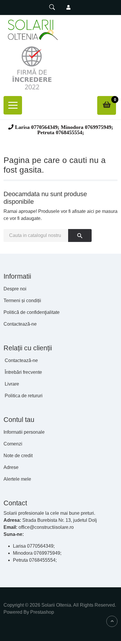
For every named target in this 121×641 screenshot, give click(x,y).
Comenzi (13, 443)
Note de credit (18, 455)
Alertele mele (17, 479)
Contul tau (19, 419)
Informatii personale (24, 432)
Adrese (11, 467)
